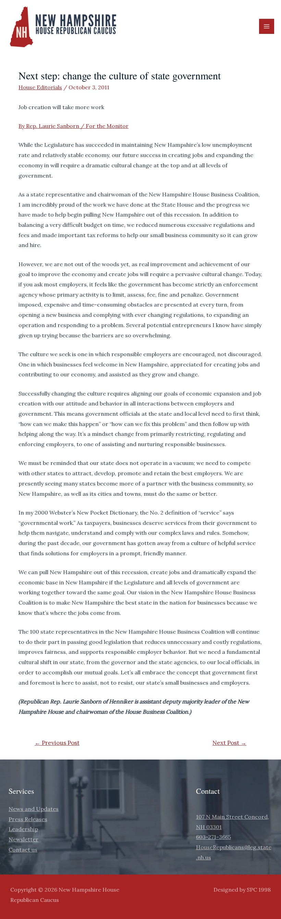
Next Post (229, 743)
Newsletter (23, 839)
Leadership (23, 829)
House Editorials (40, 87)
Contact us (23, 849)
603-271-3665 (213, 836)
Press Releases (28, 819)
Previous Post (57, 743)
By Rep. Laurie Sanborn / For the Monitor (74, 125)
